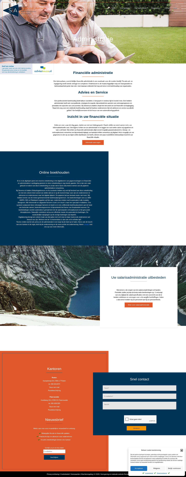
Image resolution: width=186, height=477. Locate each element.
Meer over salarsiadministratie (138, 305)
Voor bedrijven (125, 8)
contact (86, 224)
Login (175, 8)
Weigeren (156, 468)
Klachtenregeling (87, 474)
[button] (182, 450)
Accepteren (139, 468)
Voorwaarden (75, 474)
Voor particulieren (140, 8)
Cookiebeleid (149, 473)
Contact (167, 8)
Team (113, 8)
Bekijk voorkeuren (174, 468)
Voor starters (155, 8)
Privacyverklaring (162, 473)
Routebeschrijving (54, 390)
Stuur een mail (54, 387)
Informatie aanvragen (93, 142)
